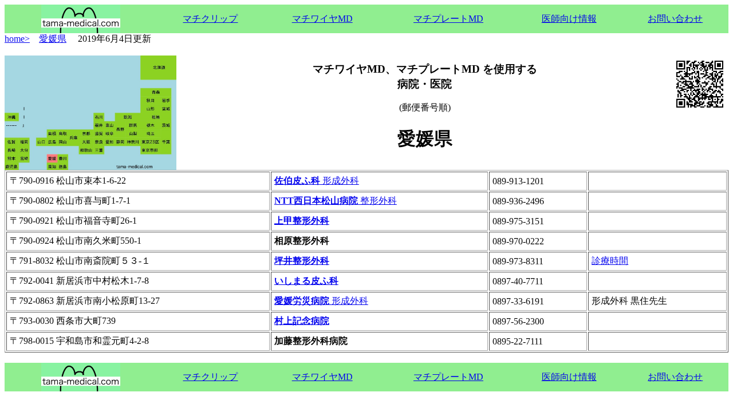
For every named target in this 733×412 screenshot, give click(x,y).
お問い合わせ (675, 18)
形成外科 (316, 180)
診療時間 (610, 261)
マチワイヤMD (322, 18)
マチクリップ (210, 18)
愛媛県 (52, 38)
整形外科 (335, 200)
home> (17, 38)
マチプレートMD (448, 18)
